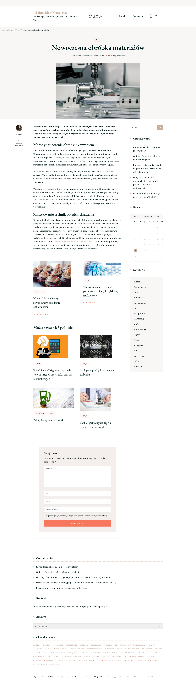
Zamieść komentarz (20, 144)
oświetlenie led (145, 653)
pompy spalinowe (101, 656)
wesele (89, 660)
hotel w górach (76, 649)
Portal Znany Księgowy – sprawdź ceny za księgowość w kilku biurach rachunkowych (52, 374)
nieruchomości (110, 653)
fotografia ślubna (136, 645)
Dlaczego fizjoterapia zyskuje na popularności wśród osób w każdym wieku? (147, 168)
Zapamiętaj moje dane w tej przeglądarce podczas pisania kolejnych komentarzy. (76, 516)
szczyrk (150, 656)
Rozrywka (138, 345)
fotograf (108, 645)
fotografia (120, 645)
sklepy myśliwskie (137, 656)
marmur (38, 653)
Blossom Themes (126, 677)
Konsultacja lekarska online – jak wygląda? (147, 149)
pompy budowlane (43, 656)
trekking (39, 660)
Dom (136, 292)
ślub (60, 664)
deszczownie (71, 645)
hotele (48, 649)
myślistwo (95, 653)
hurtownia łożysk (113, 649)
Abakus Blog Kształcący (50, 12)
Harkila (38, 649)
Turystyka (139, 356)
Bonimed (47, 645)
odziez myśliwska (127, 653)
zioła (116, 660)
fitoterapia (96, 645)
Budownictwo (140, 287)
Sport (136, 350)
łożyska (155, 660)
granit (151, 645)
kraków (158, 649)
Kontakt (122, 16)
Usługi (98, 40)
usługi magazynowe (74, 660)
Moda (136, 324)
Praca (136, 340)
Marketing (139, 318)
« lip (135, 216)
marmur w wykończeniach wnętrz (60, 653)
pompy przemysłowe (83, 656)
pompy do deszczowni (62, 656)
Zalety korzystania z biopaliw (49, 420)
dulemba (84, 645)
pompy (157, 653)
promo (19, 134)
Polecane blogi (154, 16)
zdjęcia (98, 660)
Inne (136, 308)
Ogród (137, 334)
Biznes (137, 281)
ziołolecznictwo (129, 660)
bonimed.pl (58, 645)
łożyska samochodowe (45, 664)
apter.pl (36, 645)
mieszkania (83, 653)
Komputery (139, 313)
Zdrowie (138, 366)
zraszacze (144, 660)
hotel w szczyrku (94, 649)
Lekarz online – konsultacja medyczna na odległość (146, 195)
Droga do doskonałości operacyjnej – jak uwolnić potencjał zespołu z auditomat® (145, 183)
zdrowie (107, 660)
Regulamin (138, 16)
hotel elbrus (60, 649)
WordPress (152, 677)
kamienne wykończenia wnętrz (138, 649)
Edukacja (138, 297)
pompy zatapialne (119, 656)
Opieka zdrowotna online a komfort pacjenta (146, 158)
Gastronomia (40, 292)
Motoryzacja (40, 413)
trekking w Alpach (54, 660)
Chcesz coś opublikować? (95, 16)
